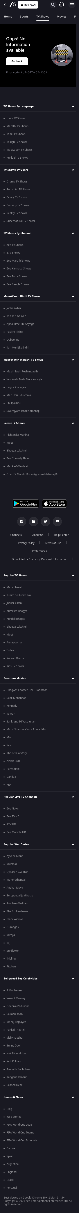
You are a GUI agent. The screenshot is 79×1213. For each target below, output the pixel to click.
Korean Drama (16, 662)
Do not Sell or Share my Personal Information (38, 563)
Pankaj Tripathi (16, 1034)
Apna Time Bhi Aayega (20, 328)
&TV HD (11, 828)
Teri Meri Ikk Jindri (18, 352)
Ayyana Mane (15, 860)
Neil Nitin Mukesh (17, 1057)
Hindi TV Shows (16, 122)
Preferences (51, 555)
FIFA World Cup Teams (20, 1137)
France (11, 1152)
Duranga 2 (13, 931)
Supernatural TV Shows (21, 225)
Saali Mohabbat (16, 702)
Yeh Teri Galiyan (16, 320)
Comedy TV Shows (18, 209)
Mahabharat (14, 591)
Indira (10, 654)
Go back (17, 61)
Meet (10, 447)
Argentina (13, 1168)
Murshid (12, 868)
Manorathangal (16, 884)
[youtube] (55, 525)
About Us (48, 539)
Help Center (24, 547)
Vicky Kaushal (15, 1042)
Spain (10, 1160)
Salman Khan (15, 1018)
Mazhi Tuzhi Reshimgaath (22, 375)
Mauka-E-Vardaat (17, 470)
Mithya (11, 939)
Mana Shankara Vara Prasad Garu (27, 733)
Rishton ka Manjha (18, 439)
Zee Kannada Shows (19, 272)
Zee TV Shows (15, 249)
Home (8, 16)
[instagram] (32, 525)
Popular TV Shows (15, 579)
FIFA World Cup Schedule (22, 1144)
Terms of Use (25, 555)
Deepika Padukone (18, 1010)
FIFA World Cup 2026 (19, 1129)
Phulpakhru (13, 407)
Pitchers (11, 970)
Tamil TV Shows (16, 138)
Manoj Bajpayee (16, 1026)
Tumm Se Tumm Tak (19, 599)
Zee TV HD (13, 820)
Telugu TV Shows (17, 146)
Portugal (12, 1192)
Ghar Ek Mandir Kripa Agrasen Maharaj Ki (32, 478)
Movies (61, 16)
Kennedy (12, 710)
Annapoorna (14, 646)
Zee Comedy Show (18, 462)
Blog (9, 1113)
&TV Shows (13, 257)
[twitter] (43, 525)
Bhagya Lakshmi (17, 455)
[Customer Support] (61, 5)
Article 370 (13, 765)
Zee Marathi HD (16, 836)
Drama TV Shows (17, 186)
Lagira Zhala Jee (16, 391)
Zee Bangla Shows (18, 288)
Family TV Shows (17, 201)
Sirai (9, 749)
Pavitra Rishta (15, 336)
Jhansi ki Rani (14, 607)
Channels (27, 539)
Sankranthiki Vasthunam (21, 726)
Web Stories (14, 1121)
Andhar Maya (15, 892)
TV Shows (42, 16)
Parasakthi (13, 773)
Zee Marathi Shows (18, 265)
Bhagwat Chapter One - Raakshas (27, 694)
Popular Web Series (16, 848)
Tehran (11, 718)
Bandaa (11, 781)
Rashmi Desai (15, 1089)
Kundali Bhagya (16, 623)
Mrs (9, 741)
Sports (24, 16)
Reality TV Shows (17, 217)
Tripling (11, 963)
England (11, 1176)
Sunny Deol (13, 1050)
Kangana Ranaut (17, 1081)
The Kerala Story (17, 757)
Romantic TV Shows (18, 193)
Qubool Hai (13, 344)
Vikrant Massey (16, 1002)
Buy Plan (30, 5)
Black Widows (15, 923)
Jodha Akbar (14, 312)
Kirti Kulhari (14, 1065)
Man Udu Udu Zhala (19, 399)
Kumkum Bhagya (17, 615)
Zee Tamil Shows (17, 280)
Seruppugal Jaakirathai (20, 899)
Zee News (13, 813)
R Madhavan (14, 994)
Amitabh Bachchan (18, 1073)
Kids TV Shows (15, 670)
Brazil (10, 1184)
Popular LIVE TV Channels (20, 800)
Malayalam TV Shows (19, 154)
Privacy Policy (50, 547)
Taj (8, 947)
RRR (9, 789)
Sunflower (13, 955)
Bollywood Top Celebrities (21, 982)
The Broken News (17, 915)
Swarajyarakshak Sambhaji (23, 415)
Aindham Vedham (17, 907)
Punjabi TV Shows (17, 162)
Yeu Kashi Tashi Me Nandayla (24, 383)
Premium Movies (15, 682)
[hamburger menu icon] (71, 4)
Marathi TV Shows (18, 130)
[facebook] (20, 525)
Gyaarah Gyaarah (17, 876)
